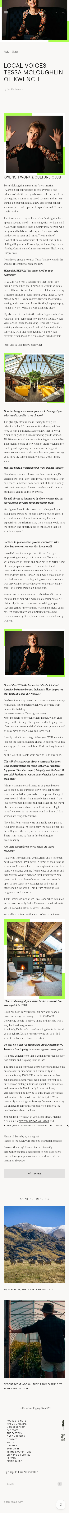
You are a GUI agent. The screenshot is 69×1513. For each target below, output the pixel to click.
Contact (12, 1439)
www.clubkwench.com (34, 1121)
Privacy (11, 1458)
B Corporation (16, 1427)
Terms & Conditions (19, 1452)
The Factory (14, 1433)
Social (11, 1442)
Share (37, 1173)
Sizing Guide (14, 1461)
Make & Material (17, 1424)
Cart (59, 13)
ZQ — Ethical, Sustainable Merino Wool (30, 1289)
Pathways (12, 1430)
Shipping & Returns (18, 1455)
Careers (12, 1446)
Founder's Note (16, 1421)
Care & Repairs (16, 1436)
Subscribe (13, 1449)
